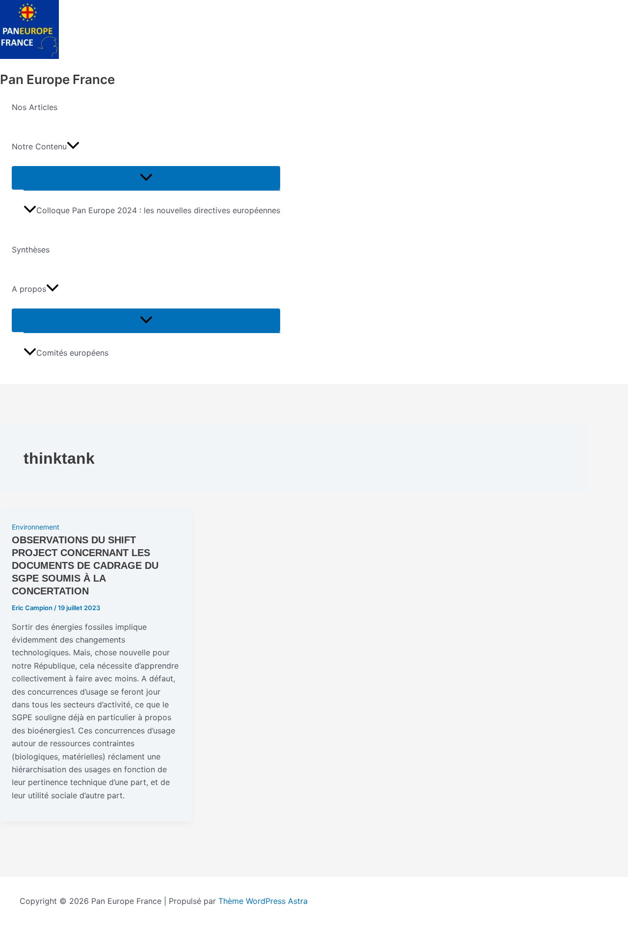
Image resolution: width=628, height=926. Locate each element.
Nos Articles (34, 107)
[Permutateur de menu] (146, 178)
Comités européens (72, 353)
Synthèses (31, 249)
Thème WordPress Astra (263, 901)
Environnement (35, 527)
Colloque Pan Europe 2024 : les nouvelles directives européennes (158, 210)
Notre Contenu (39, 146)
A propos (29, 289)
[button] (73, 146)
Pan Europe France (57, 79)
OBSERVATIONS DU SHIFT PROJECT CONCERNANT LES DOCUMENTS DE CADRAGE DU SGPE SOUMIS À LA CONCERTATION (85, 565)
